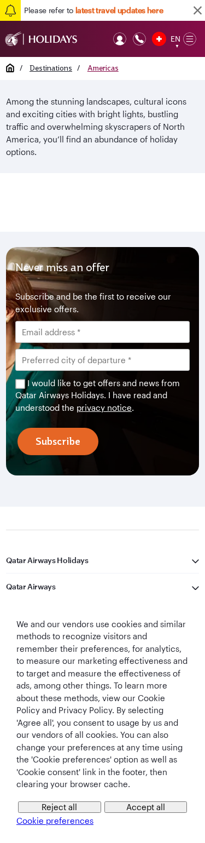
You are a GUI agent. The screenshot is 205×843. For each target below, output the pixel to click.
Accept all (145, 807)
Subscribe (58, 441)
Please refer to (93, 10)
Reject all (59, 807)
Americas (103, 68)
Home (10, 68)
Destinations (51, 68)
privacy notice (104, 407)
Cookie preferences (54, 820)
